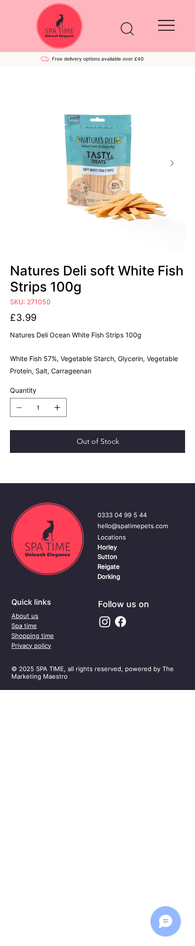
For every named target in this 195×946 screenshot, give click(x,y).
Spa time (24, 625)
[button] (127, 28)
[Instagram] (105, 621)
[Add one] (57, 407)
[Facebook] (120, 621)
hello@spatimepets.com (133, 526)
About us (24, 615)
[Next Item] (172, 163)
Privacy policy (31, 645)
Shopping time (32, 635)
